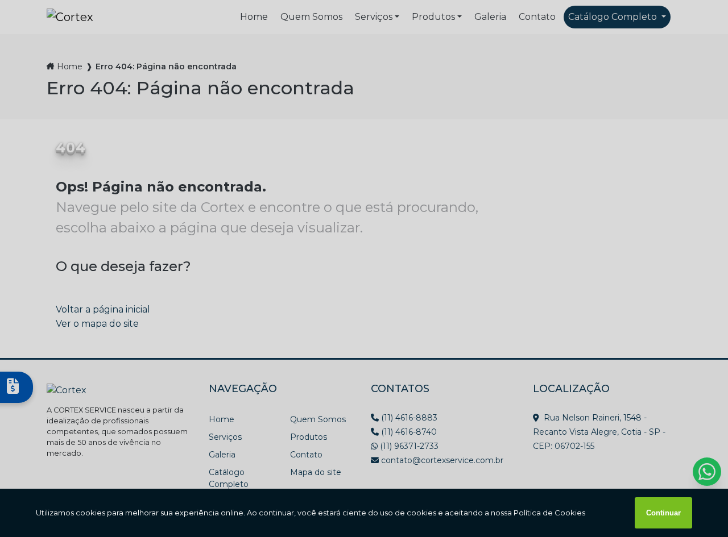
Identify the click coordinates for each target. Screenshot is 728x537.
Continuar (663, 513)
